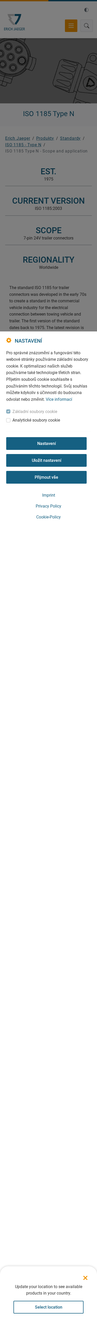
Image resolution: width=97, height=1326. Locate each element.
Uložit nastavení (46, 460)
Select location (48, 1307)
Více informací (59, 399)
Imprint (48, 495)
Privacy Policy (48, 506)
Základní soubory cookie (34, 411)
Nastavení (46, 443)
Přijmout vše (46, 477)
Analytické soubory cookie (36, 420)
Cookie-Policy (48, 517)
